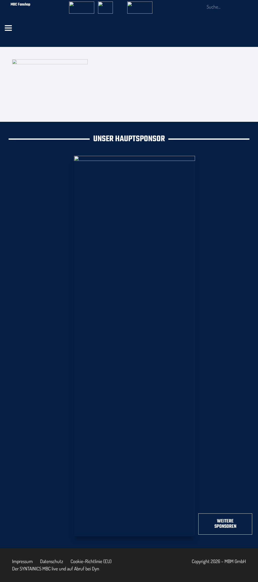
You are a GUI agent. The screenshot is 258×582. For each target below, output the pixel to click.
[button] (8, 28)
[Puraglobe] (134, 345)
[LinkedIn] (189, 4)
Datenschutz (51, 561)
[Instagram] (181, 4)
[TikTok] (197, 4)
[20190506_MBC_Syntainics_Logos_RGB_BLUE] (44, 40)
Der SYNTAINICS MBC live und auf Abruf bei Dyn (55, 568)
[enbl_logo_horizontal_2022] (110, 5)
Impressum (22, 561)
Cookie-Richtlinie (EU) (91, 561)
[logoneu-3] (139, 5)
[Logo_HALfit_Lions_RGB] (96, 40)
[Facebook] (172, 4)
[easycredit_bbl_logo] (81, 5)
